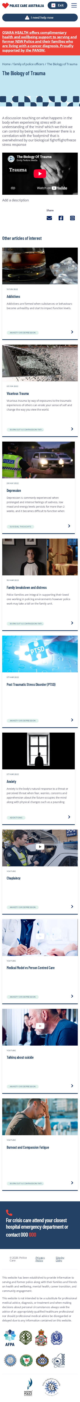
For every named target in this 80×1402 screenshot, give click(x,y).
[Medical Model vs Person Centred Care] (40, 937)
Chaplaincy (13, 878)
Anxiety (11, 781)
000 (32, 1234)
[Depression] (38, 460)
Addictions (13, 296)
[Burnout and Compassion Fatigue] (40, 1116)
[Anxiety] (38, 751)
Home (6, 64)
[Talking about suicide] (40, 1027)
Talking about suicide (20, 1057)
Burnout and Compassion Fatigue (28, 1147)
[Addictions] (40, 266)
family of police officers (28, 64)
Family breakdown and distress (27, 587)
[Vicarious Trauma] (40, 363)
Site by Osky (60, 1259)
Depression (14, 490)
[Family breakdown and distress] (40, 557)
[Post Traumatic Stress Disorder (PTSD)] (40, 654)
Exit (61, 5)
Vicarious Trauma (18, 393)
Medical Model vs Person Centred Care (31, 967)
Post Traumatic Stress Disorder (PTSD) (31, 684)
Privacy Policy (40, 1259)
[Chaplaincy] (40, 848)
